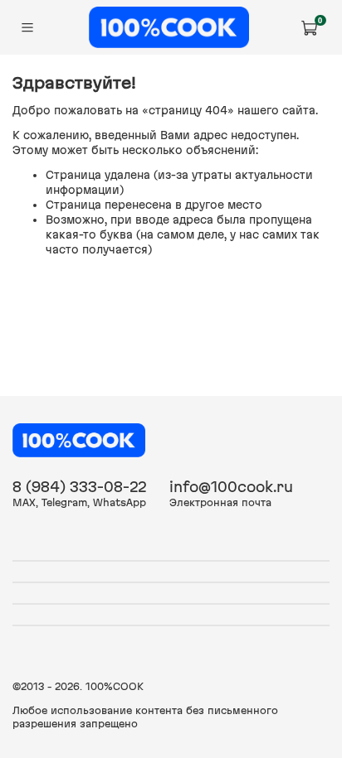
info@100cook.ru (231, 487)
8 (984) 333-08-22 (79, 487)
